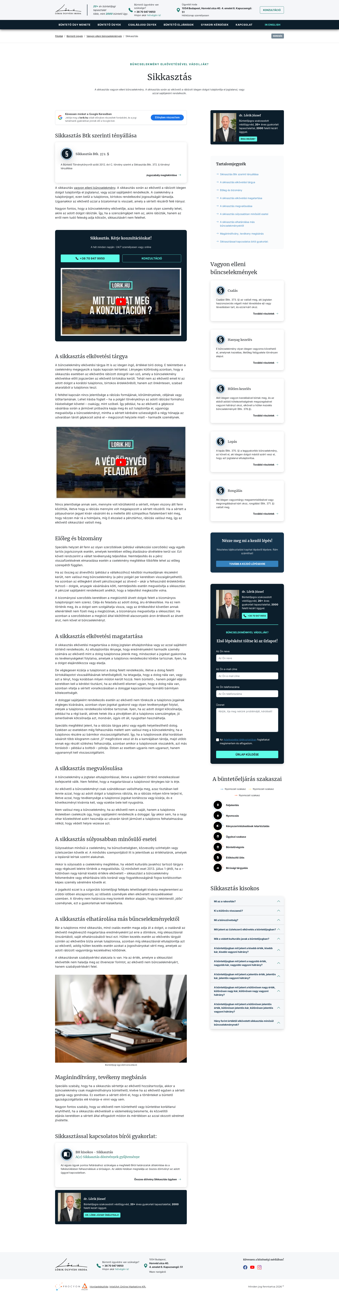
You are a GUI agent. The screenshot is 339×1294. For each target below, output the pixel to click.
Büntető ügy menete (75, 24)
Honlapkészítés (99, 1286)
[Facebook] (245, 1267)
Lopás (232, 442)
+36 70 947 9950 (92, 258)
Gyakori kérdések (215, 24)
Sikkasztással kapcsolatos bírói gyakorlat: (244, 241)
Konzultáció (272, 9)
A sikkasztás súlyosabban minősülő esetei (244, 213)
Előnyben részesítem (167, 117)
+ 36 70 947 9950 (145, 11)
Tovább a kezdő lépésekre (247, 563)
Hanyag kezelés (240, 340)
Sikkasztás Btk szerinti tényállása (239, 174)
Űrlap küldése (247, 754)
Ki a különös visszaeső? (228, 910)
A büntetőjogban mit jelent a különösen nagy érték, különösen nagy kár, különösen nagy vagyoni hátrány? (244, 991)
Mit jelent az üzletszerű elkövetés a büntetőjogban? (245, 929)
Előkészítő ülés (235, 857)
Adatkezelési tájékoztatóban (240, 739)
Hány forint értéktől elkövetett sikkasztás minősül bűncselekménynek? (244, 1022)
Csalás (233, 291)
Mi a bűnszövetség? (226, 920)
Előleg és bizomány (231, 190)
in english (272, 24)
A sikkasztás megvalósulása (236, 206)
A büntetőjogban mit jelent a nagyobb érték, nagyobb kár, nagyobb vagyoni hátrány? (240, 963)
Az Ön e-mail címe (226, 669)
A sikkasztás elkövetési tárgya (237, 182)
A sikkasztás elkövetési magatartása (241, 198)
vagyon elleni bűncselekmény (94, 187)
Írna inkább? (248, 139)
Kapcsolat (244, 24)
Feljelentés (232, 805)
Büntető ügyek (109, 24)
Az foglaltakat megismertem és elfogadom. (245, 741)
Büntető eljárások (179, 24)
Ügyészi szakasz (236, 836)
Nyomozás (232, 815)
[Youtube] (252, 1267)
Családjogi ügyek (142, 24)
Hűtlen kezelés (239, 389)
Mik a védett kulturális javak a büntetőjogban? (241, 938)
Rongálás (235, 491)
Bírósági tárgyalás (237, 867)
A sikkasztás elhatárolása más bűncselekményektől (237, 223)
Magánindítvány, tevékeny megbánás (242, 233)
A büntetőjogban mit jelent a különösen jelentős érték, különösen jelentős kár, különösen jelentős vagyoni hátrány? (243, 1008)
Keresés (277, 36)
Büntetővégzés (235, 847)
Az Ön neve (223, 651)
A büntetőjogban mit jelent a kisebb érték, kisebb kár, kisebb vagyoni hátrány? (243, 950)
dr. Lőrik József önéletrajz (102, 1215)
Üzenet (220, 704)
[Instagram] (259, 1267)
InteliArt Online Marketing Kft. (127, 1286)
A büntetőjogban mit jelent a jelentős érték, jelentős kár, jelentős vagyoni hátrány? (245, 976)
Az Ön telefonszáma (227, 686)
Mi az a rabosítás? (225, 901)
